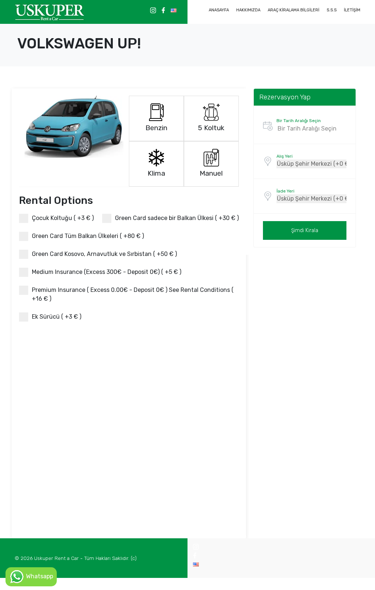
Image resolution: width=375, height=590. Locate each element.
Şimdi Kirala (304, 230)
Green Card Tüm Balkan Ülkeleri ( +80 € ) (88, 235)
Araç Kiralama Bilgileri (293, 10)
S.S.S (332, 10)
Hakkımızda (248, 10)
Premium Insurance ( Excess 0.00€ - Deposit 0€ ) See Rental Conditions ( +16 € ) (133, 294)
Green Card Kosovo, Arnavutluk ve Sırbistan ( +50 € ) (104, 253)
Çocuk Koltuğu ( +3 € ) (63, 218)
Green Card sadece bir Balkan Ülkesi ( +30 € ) (177, 218)
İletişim (352, 10)
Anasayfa (219, 10)
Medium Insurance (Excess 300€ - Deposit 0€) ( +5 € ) (106, 271)
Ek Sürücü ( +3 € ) (56, 316)
